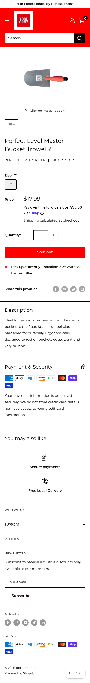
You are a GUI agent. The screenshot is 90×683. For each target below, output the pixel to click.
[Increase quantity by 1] (53, 235)
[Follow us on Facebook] (8, 622)
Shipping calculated (41, 220)
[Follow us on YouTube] (25, 622)
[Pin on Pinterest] (64, 289)
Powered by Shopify (19, 673)
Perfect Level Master (25, 160)
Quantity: (13, 235)
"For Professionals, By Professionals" (45, 4)
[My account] (72, 20)
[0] (81, 20)
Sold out (45, 252)
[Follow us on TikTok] (34, 622)
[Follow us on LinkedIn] (43, 622)
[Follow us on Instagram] (16, 622)
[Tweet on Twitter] (73, 289)
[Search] (79, 38)
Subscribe (21, 596)
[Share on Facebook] (56, 289)
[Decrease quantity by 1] (28, 235)
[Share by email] (82, 289)
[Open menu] (7, 20)
